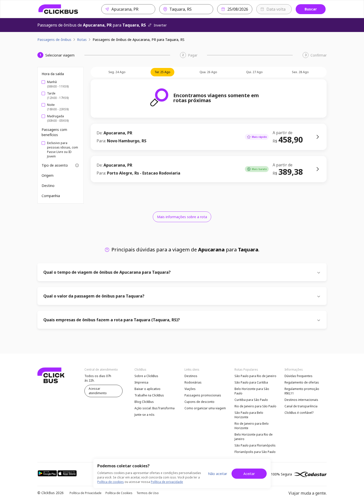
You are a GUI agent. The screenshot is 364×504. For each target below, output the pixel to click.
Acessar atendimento (98, 390)
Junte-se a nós (144, 415)
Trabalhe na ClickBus (149, 395)
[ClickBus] (58, 9)
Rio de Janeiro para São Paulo (255, 406)
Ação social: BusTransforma (154, 408)
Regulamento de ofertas (302, 382)
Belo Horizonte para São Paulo (251, 391)
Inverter (160, 25)
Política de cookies (110, 482)
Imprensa (141, 382)
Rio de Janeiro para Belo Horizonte (251, 425)
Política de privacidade (167, 482)
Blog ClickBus (144, 402)
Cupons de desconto (199, 402)
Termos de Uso (147, 493)
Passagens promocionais (202, 395)
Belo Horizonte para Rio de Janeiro (253, 436)
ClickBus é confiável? (299, 413)
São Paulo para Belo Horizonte (248, 415)
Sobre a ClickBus (146, 376)
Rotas (82, 39)
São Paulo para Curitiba (251, 382)
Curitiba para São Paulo (251, 400)
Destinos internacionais (301, 400)
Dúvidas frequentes (298, 376)
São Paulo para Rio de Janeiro (255, 376)
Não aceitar (217, 473)
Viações (190, 389)
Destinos (190, 376)
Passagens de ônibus (54, 39)
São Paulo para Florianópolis (255, 445)
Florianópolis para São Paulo (255, 452)
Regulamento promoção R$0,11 (302, 391)
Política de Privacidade (86, 493)
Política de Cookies (118, 493)
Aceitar (249, 473)
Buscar (311, 9)
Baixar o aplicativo (147, 389)
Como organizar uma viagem (205, 408)
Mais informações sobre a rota (182, 216)
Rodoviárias (193, 382)
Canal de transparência (301, 406)
